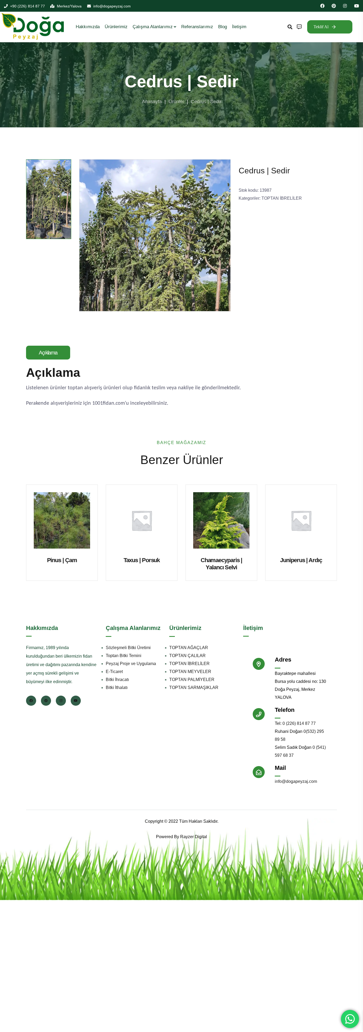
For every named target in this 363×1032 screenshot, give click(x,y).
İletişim (239, 26)
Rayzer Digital (193, 836)
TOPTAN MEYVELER (190, 671)
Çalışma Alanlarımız (153, 26)
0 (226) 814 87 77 (299, 723)
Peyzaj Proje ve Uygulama (131, 663)
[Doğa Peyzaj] (33, 26)
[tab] (50, 353)
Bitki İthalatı (117, 687)
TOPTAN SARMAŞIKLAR (193, 687)
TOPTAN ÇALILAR (187, 655)
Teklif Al (321, 26)
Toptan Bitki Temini (123, 655)
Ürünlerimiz (116, 26)
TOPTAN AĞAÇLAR (188, 647)
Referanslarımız (197, 26)
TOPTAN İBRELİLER (281, 198)
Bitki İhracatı (117, 679)
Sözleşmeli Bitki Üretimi (128, 647)
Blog (222, 26)
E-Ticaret (114, 671)
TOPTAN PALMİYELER (191, 679)
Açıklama (48, 353)
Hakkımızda (88, 26)
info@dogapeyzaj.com (296, 781)
